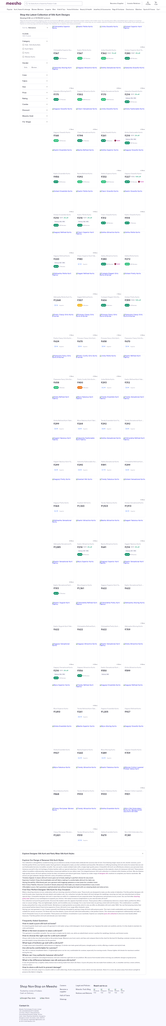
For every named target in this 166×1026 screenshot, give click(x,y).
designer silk (103, 873)
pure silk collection (110, 913)
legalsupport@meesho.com (37, 1019)
